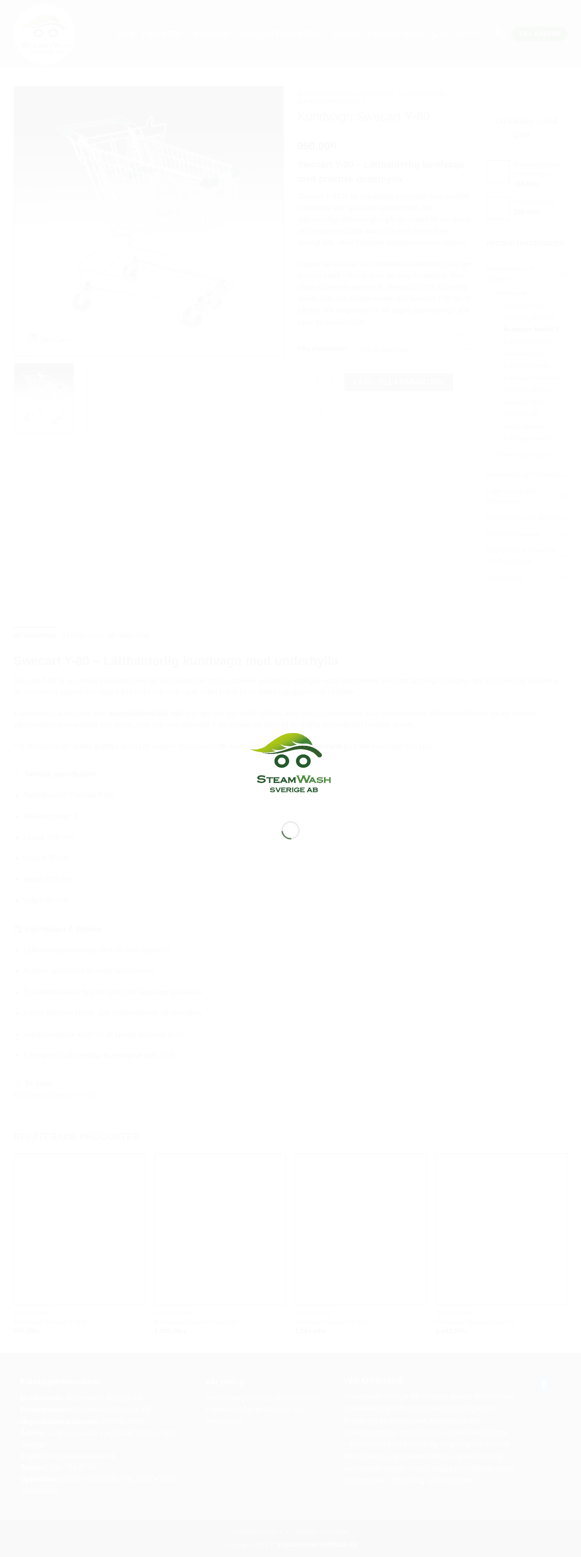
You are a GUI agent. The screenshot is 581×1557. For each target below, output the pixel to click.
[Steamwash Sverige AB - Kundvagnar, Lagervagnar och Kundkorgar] (290, 762)
